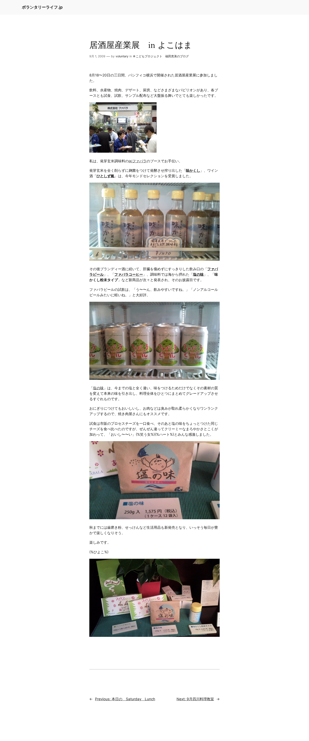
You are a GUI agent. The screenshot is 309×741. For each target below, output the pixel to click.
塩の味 (198, 274)
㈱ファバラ (138, 161)
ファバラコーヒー (128, 274)
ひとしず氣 (105, 176)
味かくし (193, 170)
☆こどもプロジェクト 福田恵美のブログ (161, 56)
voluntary (122, 56)
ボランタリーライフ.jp (42, 7)
